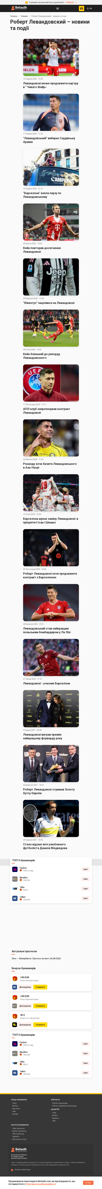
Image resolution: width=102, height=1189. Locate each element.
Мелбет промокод (19, 1131)
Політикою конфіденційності (41, 1184)
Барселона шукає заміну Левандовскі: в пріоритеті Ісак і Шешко (50, 520)
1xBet (54, 1113)
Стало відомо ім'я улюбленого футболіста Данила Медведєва (45, 846)
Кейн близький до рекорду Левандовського (41, 355)
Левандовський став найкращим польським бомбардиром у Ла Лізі (47, 630)
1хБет (14, 1103)
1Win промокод (18, 1134)
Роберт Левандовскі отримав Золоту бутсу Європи (49, 791)
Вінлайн (15, 1114)
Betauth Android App (22, 1170)
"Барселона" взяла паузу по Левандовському (42, 194)
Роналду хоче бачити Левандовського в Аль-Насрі (50, 465)
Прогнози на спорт (19, 1139)
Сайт (85, 869)
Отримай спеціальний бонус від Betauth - (51, 2)
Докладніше (25, 987)
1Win (14, 1111)
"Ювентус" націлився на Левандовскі (49, 303)
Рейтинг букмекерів (60, 1103)
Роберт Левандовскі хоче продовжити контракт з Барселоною (50, 575)
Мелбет (15, 1106)
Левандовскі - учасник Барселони (46, 683)
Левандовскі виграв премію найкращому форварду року (42, 736)
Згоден (88, 1183)
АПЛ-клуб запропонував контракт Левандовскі (46, 410)
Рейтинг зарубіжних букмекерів (64, 1106)
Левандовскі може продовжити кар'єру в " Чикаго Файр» (50, 85)
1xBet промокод (18, 1128)
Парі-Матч (16, 1109)
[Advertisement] (51, 926)
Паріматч (55, 1118)
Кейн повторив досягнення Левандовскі (42, 249)
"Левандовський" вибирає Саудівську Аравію (49, 140)
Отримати (40, 987)
